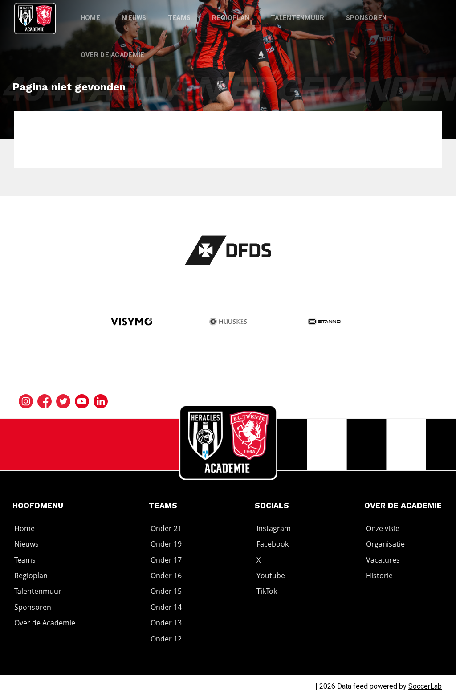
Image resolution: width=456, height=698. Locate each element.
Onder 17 (166, 560)
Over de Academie (113, 55)
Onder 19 (166, 544)
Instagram (273, 528)
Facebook (272, 544)
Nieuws (134, 18)
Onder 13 (166, 623)
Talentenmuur (298, 18)
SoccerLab (425, 686)
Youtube (270, 575)
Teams (179, 18)
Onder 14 (166, 607)
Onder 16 (166, 575)
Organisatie (385, 544)
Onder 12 (166, 639)
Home (90, 18)
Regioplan (230, 18)
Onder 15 (166, 591)
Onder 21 (166, 528)
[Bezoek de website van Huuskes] (228, 323)
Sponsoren (366, 18)
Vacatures (383, 560)
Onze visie (382, 528)
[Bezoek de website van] (228, 250)
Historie (379, 575)
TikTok (266, 591)
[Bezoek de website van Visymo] (132, 323)
